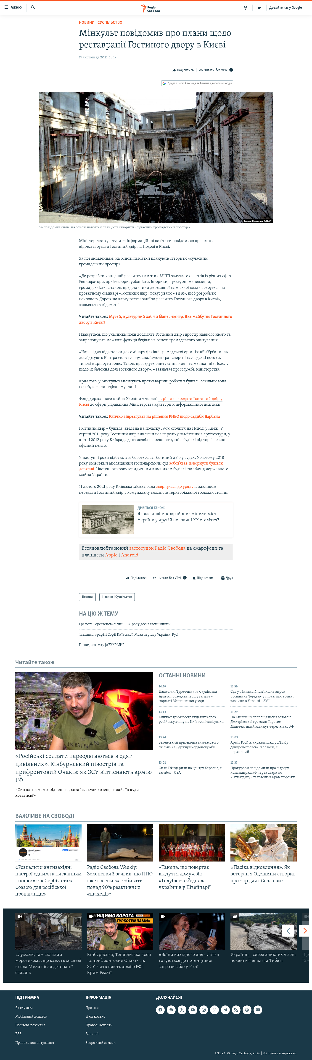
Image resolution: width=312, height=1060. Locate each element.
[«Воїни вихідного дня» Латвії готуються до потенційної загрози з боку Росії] (192, 931)
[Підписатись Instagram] (203, 1009)
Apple (111, 555)
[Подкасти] (246, 8)
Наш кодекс (95, 1016)
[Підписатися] (258, 1009)
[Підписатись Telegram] (225, 1009)
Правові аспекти (99, 1025)
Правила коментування (34, 1043)
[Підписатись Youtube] (192, 1009)
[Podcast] (247, 1009)
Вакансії (93, 1034)
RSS (18, 1034)
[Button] (183, 70)
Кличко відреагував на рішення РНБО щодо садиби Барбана (164, 417)
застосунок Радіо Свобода (157, 548)
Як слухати (24, 1008)
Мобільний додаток (31, 1016)
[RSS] (236, 1009)
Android (129, 555)
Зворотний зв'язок (101, 1043)
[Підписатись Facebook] (160, 1009)
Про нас (92, 1008)
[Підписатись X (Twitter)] (182, 1009)
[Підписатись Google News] (171, 1009)
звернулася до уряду (174, 487)
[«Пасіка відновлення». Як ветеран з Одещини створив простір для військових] (263, 843)
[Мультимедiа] (260, 8)
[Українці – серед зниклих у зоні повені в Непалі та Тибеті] (263, 931)
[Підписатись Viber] (214, 1009)
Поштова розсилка (30, 1025)
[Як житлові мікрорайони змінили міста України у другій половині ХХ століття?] (108, 519)
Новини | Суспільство (100, 23)
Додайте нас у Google (285, 8)
